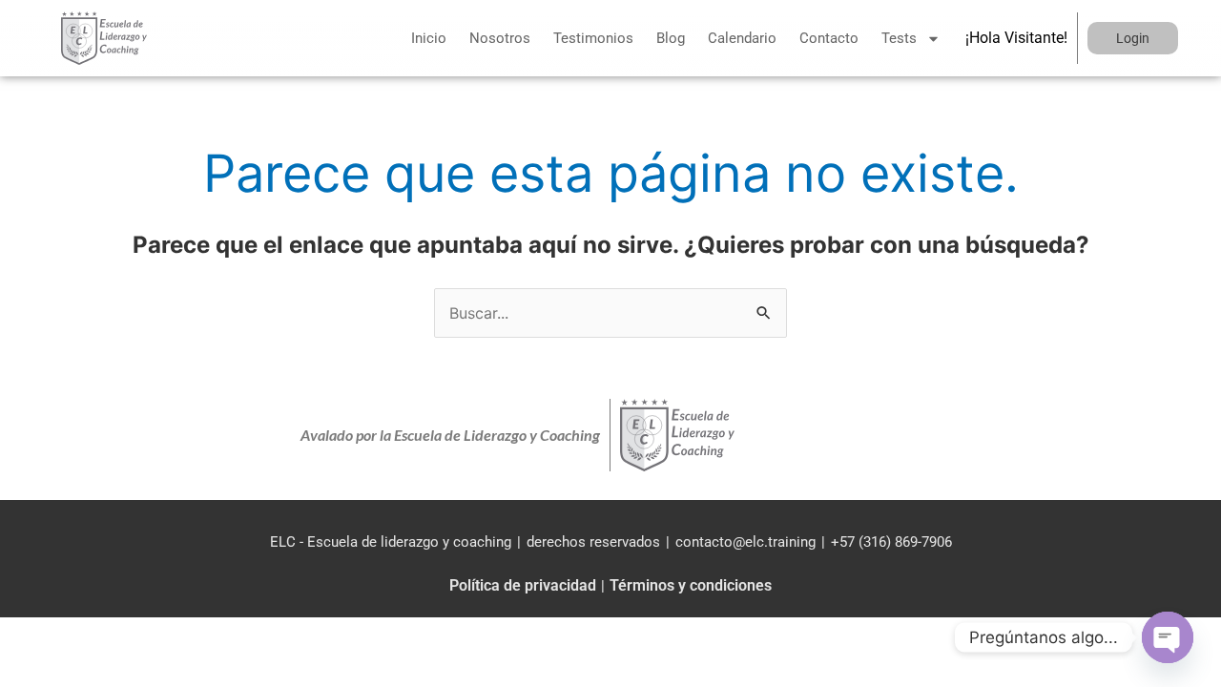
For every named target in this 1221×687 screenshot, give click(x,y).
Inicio (428, 38)
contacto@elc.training (745, 542)
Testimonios (593, 38)
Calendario (742, 38)
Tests (899, 38)
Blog (670, 38)
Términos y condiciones (691, 585)
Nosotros (499, 38)
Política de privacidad (522, 585)
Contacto (829, 38)
